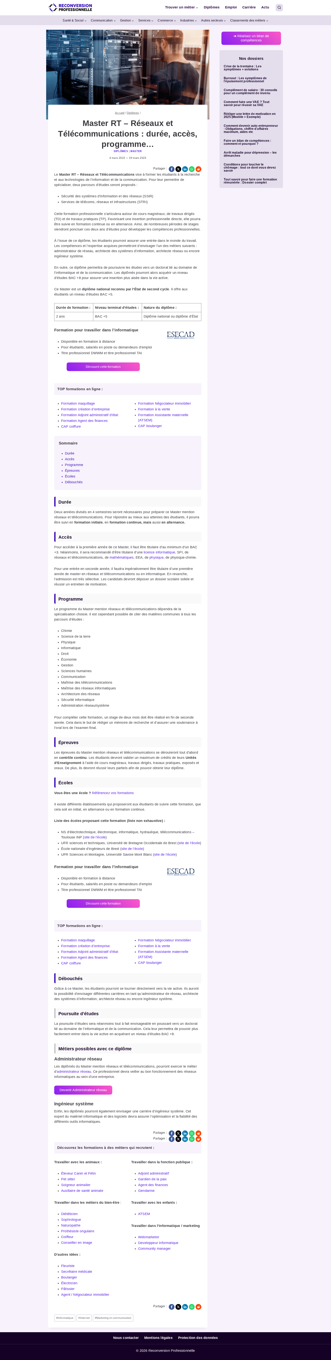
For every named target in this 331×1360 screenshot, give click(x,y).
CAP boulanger (150, 426)
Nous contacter (126, 1338)
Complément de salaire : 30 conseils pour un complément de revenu (250, 92)
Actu (265, 7)
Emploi (231, 7)
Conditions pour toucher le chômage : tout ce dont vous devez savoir (250, 167)
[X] (178, 169)
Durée (70, 453)
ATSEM (144, 1214)
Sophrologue (71, 1220)
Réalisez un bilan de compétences (251, 38)
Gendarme (146, 1191)
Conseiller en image (76, 1243)
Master (136, 151)
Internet (84, 1317)
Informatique (64, 1317)
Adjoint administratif (153, 1173)
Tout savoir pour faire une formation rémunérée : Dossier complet (250, 181)
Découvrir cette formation (103, 366)
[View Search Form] (279, 7)
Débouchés (74, 482)
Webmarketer (148, 1237)
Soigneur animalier (75, 1185)
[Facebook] (172, 169)
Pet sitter (68, 1179)
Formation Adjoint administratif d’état (89, 415)
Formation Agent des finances (84, 421)
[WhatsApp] (192, 169)
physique (156, 557)
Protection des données (198, 1338)
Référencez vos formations (113, 793)
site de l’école (95, 837)
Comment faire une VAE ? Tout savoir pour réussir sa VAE (246, 103)
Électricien (69, 1283)
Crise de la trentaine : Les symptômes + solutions (242, 68)
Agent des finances (153, 1185)
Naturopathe (70, 1225)
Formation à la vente (154, 409)
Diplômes (212, 7)
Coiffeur (67, 1237)
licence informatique (159, 552)
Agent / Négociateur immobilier (85, 1295)
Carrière (249, 7)
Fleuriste (68, 1266)
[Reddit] (198, 169)
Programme (74, 465)
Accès (70, 459)
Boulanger (69, 1277)
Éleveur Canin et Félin (78, 1173)
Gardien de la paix (152, 1179)
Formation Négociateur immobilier (164, 403)
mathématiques (122, 557)
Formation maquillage (78, 403)
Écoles (70, 476)
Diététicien (69, 1214)
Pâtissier (68, 1289)
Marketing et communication (113, 1317)
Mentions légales (158, 1338)
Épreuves (72, 471)
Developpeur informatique (158, 1243)
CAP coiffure (71, 426)
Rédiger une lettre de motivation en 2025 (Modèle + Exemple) (250, 115)
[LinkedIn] (185, 169)
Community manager (154, 1249)
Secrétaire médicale (76, 1272)
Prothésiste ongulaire (77, 1231)
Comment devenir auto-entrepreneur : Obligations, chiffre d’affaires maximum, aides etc (251, 128)
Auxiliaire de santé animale (82, 1191)
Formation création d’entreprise (85, 409)
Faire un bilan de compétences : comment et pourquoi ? (247, 142)
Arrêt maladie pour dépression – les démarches (250, 154)
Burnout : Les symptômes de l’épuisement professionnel (245, 80)
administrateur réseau (74, 1072)
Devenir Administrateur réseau (83, 1090)
